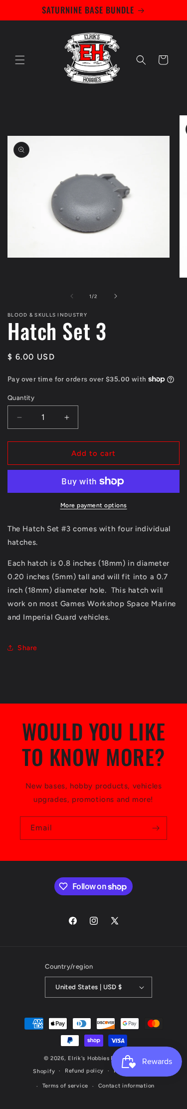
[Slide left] (72, 296)
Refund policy (84, 1071)
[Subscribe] (156, 828)
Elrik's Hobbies (89, 1058)
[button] (20, 60)
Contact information (126, 1086)
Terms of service (65, 1086)
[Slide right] (116, 296)
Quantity (20, 397)
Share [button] (27, 648)
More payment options (93, 505)
